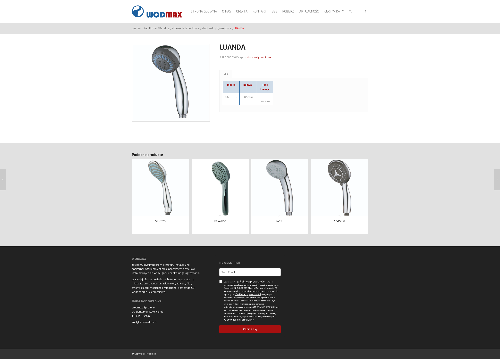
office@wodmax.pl (263, 306)
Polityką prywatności (252, 281)
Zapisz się (250, 329)
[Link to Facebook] (365, 11)
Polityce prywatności (248, 294)
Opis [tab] (226, 73)
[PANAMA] (497, 179)
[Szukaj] (350, 11)
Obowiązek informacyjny (239, 319)
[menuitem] (204, 11)
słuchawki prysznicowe (259, 57)
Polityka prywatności (144, 322)
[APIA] (3, 179)
